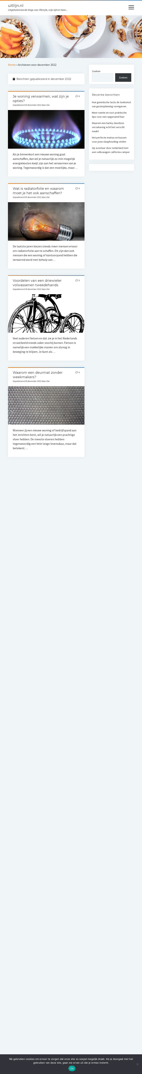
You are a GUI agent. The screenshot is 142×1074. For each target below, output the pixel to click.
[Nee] (137, 1064)
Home (12, 65)
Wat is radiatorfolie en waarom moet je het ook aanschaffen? (46, 221)
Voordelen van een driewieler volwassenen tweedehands (46, 313)
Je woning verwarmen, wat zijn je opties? (46, 129)
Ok (72, 1068)
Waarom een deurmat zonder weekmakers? (46, 405)
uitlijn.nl (15, 5)
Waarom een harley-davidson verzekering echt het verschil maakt (108, 127)
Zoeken (96, 71)
